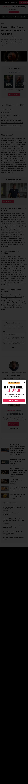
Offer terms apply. (14, 396)
